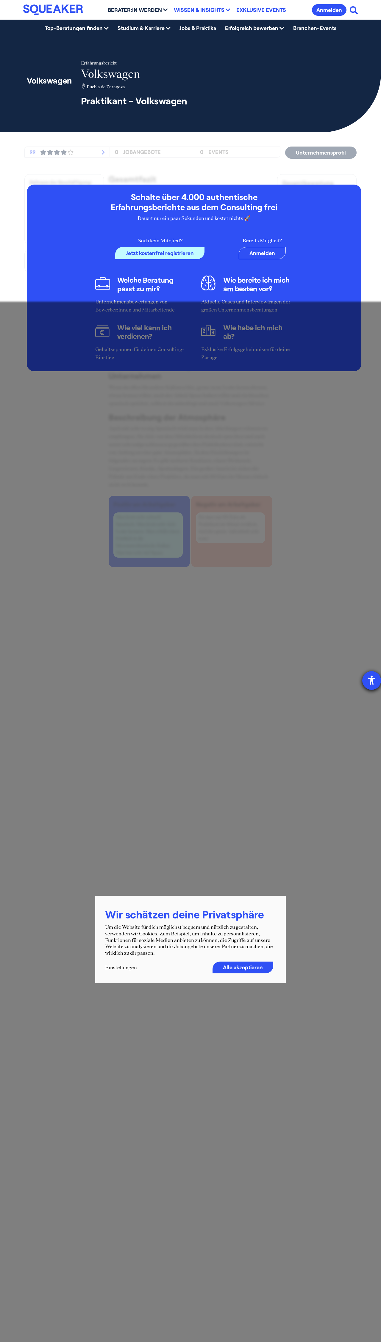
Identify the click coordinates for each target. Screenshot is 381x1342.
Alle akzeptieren (243, 967)
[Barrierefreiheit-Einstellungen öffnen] (371, 680)
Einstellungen (121, 967)
